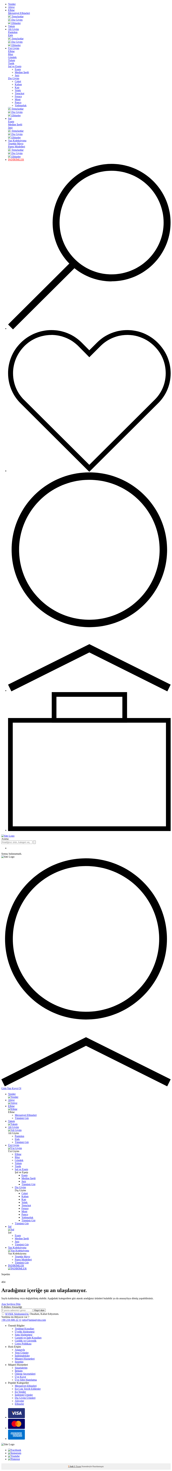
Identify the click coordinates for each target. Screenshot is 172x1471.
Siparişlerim (21, 1367)
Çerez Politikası (23, 1343)
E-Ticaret (77, 1466)
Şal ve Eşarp (14, 66)
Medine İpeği (22, 72)
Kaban (18, 84)
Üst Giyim (13, 48)
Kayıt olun (39, 1310)
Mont (17, 99)
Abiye (11, 7)
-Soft (71, 1466)
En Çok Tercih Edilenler (28, 1388)
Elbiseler (19, 1403)
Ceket (18, 81)
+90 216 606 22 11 (11, 1319)
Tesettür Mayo (15, 143)
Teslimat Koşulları (24, 1328)
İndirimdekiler (22, 1355)
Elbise (11, 10)
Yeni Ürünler (22, 1352)
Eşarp (18, 69)
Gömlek (12, 57)
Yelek (18, 90)
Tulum (11, 60)
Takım (11, 26)
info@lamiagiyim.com (34, 1319)
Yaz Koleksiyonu (17, 140)
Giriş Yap (6, 1088)
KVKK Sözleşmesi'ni (16, 1313)
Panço (18, 102)
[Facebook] (14, 1450)
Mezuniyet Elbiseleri (19, 13)
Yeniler (12, 4)
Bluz (10, 54)
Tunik (11, 63)
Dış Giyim (13, 78)
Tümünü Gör (22, 1118)
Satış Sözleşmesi (23, 1334)
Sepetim (19, 1361)
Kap (17, 87)
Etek (10, 35)
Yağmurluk (21, 105)
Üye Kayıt (20, 1376)
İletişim (19, 1370)
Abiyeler (19, 1400)
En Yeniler (20, 1391)
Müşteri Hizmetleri (25, 1358)
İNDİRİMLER (16, 159)
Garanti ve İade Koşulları (28, 1337)
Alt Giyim (13, 29)
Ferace (18, 96)
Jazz (17, 75)
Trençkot (19, 93)
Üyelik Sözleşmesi (24, 1331)
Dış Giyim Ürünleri (25, 1397)
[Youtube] (14, 1456)
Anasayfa (20, 1349)
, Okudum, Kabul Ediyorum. (32, 1313)
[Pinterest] (14, 1459)
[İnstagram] (14, 1453)
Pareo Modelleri (16, 146)
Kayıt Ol (16, 1088)
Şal (9, 118)
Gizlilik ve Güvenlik (25, 1340)
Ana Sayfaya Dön (10, 1304)
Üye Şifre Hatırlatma (26, 1379)
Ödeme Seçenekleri (25, 1373)
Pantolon (12, 32)
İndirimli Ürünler (24, 1394)
